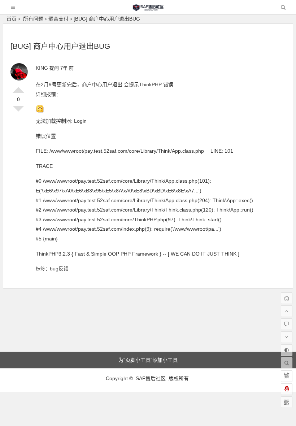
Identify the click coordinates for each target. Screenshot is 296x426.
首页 (11, 19)
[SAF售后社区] (148, 9)
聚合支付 (58, 19)
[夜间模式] (286, 350)
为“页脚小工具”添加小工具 (148, 360)
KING (42, 68)
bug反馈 (59, 268)
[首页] (286, 298)
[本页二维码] (286, 402)
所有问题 (33, 19)
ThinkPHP (151, 84)
